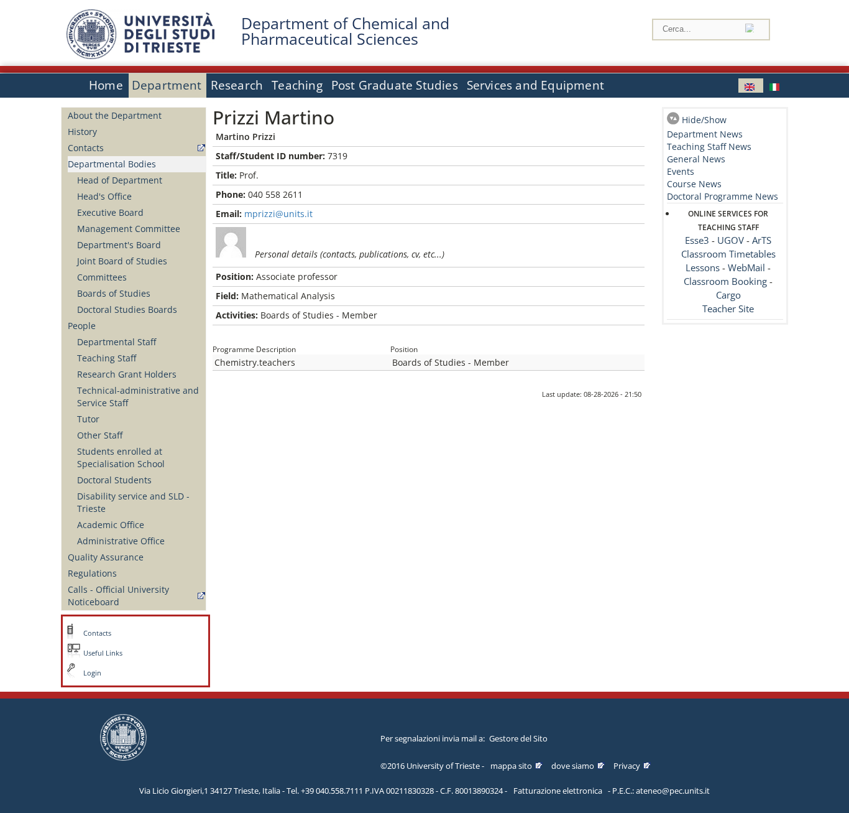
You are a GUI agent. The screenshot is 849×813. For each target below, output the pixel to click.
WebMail (746, 267)
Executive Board (110, 212)
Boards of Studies (113, 293)
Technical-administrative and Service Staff (138, 396)
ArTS (761, 240)
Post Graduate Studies (394, 85)
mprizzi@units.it (278, 214)
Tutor (88, 419)
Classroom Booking (725, 281)
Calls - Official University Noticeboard (118, 595)
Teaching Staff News (709, 146)
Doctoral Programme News (722, 196)
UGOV (730, 240)
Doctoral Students (114, 480)
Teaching (297, 85)
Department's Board (119, 245)
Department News (705, 134)
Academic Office (110, 525)
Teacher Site (728, 308)
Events (680, 171)
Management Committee (128, 229)
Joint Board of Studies (122, 261)
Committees (102, 277)
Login (92, 673)
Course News (694, 184)
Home (106, 85)
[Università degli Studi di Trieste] (140, 56)
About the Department (115, 115)
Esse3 (697, 240)
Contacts (86, 148)
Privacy (626, 765)
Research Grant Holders (127, 374)
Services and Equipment (535, 85)
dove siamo (572, 765)
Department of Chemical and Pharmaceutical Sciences (345, 31)
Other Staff (99, 435)
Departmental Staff (116, 342)
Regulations (92, 573)
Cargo (728, 295)
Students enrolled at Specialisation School (121, 457)
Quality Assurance (106, 557)
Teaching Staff (106, 358)
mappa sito (511, 765)
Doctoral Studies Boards (127, 309)
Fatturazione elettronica (557, 790)
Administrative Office (121, 541)
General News (696, 159)
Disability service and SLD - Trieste (133, 502)
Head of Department (119, 180)
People (82, 326)
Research (237, 85)
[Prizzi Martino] (750, 85)
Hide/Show (704, 120)
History (82, 131)
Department (167, 85)
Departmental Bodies (112, 164)
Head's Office (104, 196)
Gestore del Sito (518, 738)
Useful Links (102, 653)
